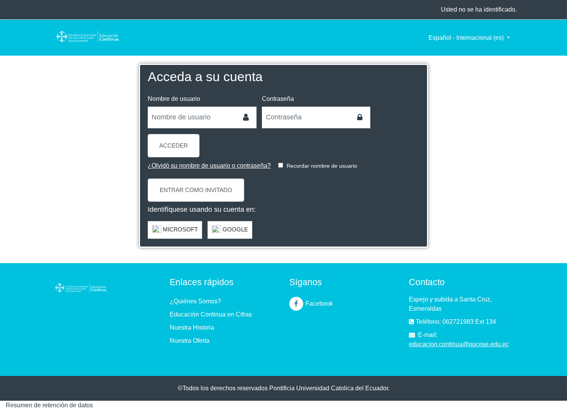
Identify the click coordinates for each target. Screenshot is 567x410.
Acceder (173, 145)
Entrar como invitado (196, 190)
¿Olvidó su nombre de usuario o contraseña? (209, 165)
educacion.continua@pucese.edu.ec (459, 344)
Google (234, 229)
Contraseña (278, 98)
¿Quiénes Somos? (195, 301)
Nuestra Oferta (189, 340)
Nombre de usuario (174, 98)
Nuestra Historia (192, 327)
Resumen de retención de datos (49, 405)
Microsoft (179, 229)
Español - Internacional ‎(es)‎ (467, 37)
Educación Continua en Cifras (211, 314)
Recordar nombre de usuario (322, 166)
